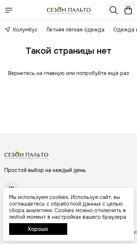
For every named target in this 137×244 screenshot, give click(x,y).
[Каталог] (8, 10)
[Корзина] (128, 10)
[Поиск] (113, 10)
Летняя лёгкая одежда (75, 29)
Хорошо (38, 229)
